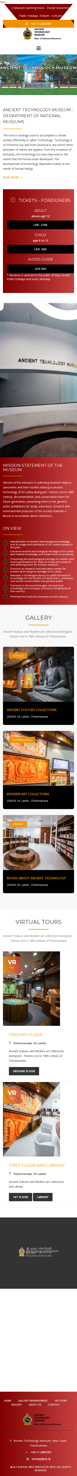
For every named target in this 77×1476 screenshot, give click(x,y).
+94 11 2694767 (41, 24)
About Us (35, 1404)
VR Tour (33, 79)
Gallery (43, 79)
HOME (7, 1400)
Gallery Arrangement (33, 1400)
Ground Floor (24, 1071)
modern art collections (28, 794)
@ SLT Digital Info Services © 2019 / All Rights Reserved (40, 1468)
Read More (11, 177)
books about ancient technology (36, 878)
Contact (54, 1404)
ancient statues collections (32, 710)
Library (42, 1197)
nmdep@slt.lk (41, 1459)
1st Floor (20, 1197)
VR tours (61, 1400)
